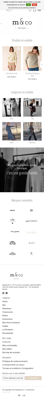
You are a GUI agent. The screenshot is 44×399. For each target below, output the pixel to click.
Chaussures (7, 312)
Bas (32, 118)
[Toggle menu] (39, 10)
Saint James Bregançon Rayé (32, 74)
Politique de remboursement (15, 361)
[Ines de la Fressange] (15, 232)
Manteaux (32, 142)
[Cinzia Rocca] (31, 210)
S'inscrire (6, 342)
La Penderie (7, 329)
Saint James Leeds (11, 73)
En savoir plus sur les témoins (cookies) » (22, 7)
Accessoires (7, 319)
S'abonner (33, 378)
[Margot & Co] (9, 10)
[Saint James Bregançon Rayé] (32, 58)
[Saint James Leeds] (11, 58)
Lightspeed (6, 392)
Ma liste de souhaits (11, 352)
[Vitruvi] (31, 253)
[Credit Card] (19, 395)
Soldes (5, 326)
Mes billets (7, 349)
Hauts (11, 118)
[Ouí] (31, 243)
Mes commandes (9, 345)
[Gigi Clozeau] (31, 221)
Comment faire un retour (13, 364)
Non (34, 5)
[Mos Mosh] (12, 243)
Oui (28, 5)
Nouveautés (7, 333)
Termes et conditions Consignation (17, 368)
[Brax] (12, 210)
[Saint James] (12, 253)
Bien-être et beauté (11, 322)
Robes (11, 142)
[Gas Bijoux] (12, 221)
